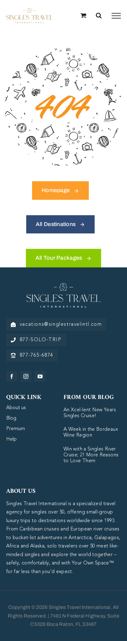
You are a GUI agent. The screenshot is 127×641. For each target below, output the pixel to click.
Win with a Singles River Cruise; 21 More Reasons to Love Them (90, 455)
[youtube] (40, 376)
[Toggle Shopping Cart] (83, 15)
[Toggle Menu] (116, 16)
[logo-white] (63, 285)
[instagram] (25, 376)
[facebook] (11, 376)
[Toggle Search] (99, 15)
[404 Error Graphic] (63, 50)
